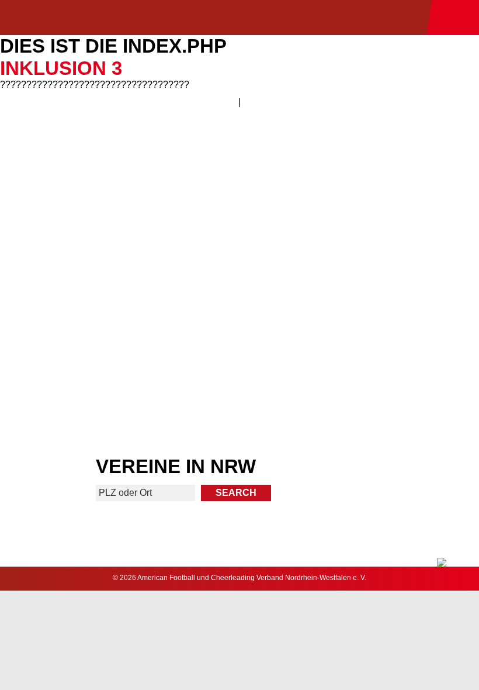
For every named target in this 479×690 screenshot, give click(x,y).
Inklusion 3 (61, 68)
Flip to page (360, 171)
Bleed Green (360, 263)
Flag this (119, 355)
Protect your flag (118, 263)
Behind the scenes (360, 355)
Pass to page (119, 171)
